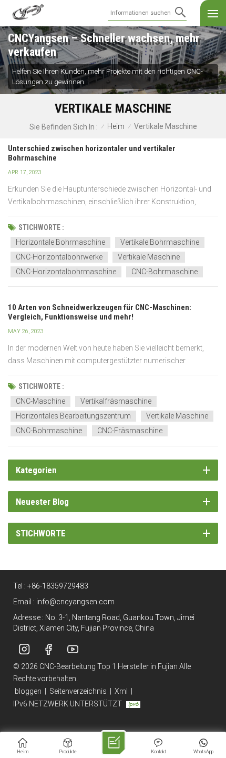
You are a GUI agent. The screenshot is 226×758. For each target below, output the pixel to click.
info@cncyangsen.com (75, 601)
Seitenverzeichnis (78, 691)
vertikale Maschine (149, 257)
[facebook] (48, 650)
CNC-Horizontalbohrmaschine (66, 271)
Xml (121, 691)
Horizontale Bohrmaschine (60, 242)
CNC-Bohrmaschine (164, 271)
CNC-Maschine (40, 401)
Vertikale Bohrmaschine (159, 242)
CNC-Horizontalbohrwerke (59, 257)
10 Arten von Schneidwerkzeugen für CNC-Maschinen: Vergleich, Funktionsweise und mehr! (99, 312)
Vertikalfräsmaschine (115, 401)
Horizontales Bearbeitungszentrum (73, 416)
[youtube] (72, 650)
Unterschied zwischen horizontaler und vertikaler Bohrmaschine (92, 153)
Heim (116, 127)
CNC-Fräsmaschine (129, 430)
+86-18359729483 (57, 586)
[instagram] (24, 650)
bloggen (28, 691)
